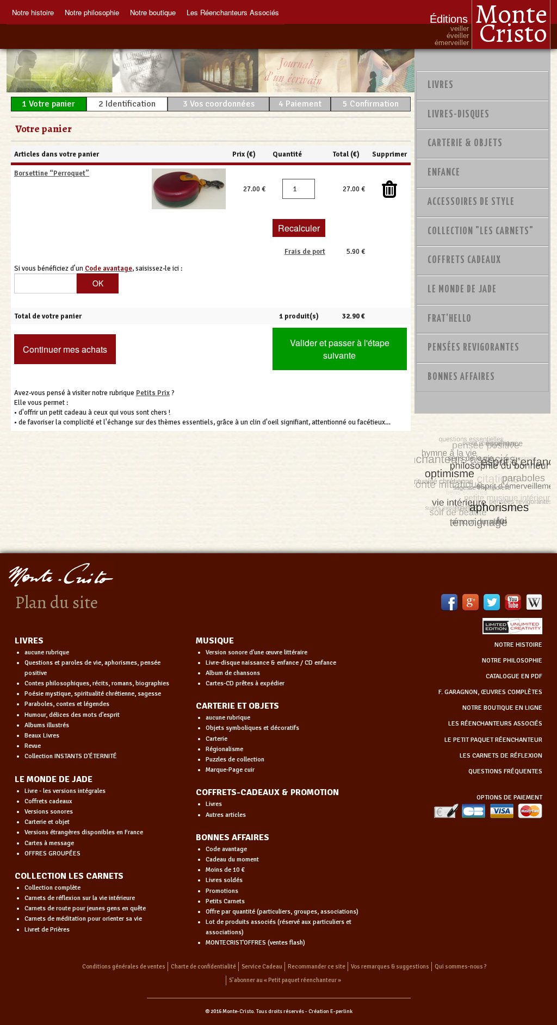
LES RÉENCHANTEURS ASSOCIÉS (495, 724)
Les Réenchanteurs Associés (233, 12)
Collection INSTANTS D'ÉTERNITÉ (70, 756)
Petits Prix (153, 393)
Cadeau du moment (232, 859)
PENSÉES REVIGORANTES (473, 348)
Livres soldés (224, 880)
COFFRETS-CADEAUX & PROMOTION (267, 792)
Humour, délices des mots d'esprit (72, 715)
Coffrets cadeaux (48, 801)
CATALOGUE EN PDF (514, 676)
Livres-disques (459, 115)
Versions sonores (48, 812)
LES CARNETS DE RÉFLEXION (501, 756)
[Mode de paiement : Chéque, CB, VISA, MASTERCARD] (488, 811)
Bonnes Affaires (461, 377)
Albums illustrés (46, 725)
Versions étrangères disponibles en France (83, 832)
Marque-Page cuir (230, 770)
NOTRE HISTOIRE (518, 645)
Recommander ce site (316, 966)
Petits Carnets (225, 901)
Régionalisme (224, 749)
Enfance (444, 173)
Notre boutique (153, 12)
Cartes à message (49, 843)
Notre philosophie (92, 12)
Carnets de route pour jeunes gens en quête (85, 908)
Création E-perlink (330, 1011)
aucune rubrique (46, 652)
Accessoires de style (471, 202)
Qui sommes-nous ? (461, 966)
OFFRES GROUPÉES (52, 853)
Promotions (222, 891)
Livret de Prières (47, 930)
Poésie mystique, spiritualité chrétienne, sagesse (92, 694)
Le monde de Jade (462, 290)
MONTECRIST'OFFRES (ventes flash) (255, 943)
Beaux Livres (41, 736)
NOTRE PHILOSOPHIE (512, 661)
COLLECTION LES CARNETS (69, 876)
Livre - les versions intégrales (65, 791)
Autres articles (226, 815)
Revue (32, 746)
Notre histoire (33, 12)
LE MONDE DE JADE (53, 779)
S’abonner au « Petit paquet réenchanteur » (285, 980)
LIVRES (29, 640)
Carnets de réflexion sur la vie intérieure (79, 898)
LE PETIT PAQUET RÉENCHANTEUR (493, 740)
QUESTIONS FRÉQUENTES (505, 771)
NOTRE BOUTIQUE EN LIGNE (502, 708)
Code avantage (226, 849)
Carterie (216, 739)
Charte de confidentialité (203, 966)
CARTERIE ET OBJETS (237, 706)
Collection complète (52, 888)
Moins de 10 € (225, 870)
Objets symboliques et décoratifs (252, 728)
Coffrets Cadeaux (464, 260)
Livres (441, 85)
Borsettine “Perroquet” (51, 173)
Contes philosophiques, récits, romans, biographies (96, 683)
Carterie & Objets (465, 143)
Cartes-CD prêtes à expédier (245, 683)
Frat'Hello (450, 319)
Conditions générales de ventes (123, 966)
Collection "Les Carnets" (481, 231)
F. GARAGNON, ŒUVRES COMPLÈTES (490, 692)
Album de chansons (233, 673)
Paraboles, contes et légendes (66, 704)
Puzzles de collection (235, 759)
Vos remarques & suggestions (390, 966)
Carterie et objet (47, 822)
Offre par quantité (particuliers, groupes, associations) (282, 912)
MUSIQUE (215, 640)
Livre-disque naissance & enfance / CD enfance (271, 663)
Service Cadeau (262, 966)
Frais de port (304, 251)
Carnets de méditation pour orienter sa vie (83, 919)
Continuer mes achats (65, 349)
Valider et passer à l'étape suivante (339, 348)
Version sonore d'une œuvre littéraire (256, 652)
